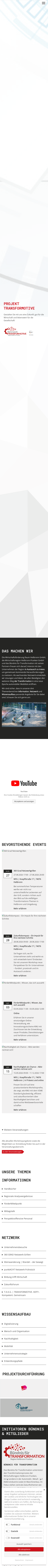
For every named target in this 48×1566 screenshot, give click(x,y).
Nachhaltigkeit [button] (11, 1338)
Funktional (15, 1524)
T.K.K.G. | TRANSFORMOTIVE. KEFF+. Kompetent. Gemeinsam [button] (21, 1294)
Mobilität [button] (8, 1346)
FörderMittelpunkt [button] (13, 1203)
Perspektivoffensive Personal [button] (18, 1218)
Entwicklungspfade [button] (13, 1361)
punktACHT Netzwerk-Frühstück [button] (19, 1269)
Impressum (29, 1560)
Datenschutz (19, 1560)
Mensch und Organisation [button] (16, 1331)
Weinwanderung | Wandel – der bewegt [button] (23, 1262)
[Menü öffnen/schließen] (43, 3)
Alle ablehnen (24, 1554)
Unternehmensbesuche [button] (15, 1247)
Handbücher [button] (10, 1188)
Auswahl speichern (24, 1544)
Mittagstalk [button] (9, 1211)
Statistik (14, 1531)
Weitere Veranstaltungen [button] (16, 1129)
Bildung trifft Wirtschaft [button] (15, 1277)
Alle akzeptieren (24, 1549)
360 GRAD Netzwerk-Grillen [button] (17, 1254)
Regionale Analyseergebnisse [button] (18, 1196)
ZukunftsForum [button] (11, 1284)
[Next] (40, 1479)
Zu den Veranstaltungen (12, 1152)
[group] (24, 1141)
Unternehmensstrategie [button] (15, 1353)
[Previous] (7, 1479)
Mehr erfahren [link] (20, 908)
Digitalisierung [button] (11, 1323)
